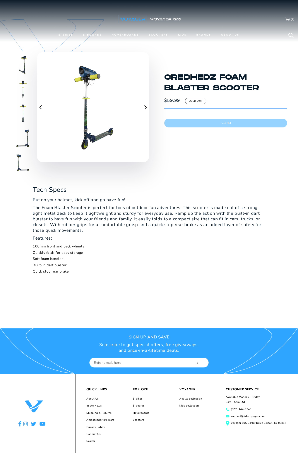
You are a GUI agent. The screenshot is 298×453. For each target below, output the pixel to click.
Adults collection (190, 398)
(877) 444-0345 (241, 409)
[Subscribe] (197, 363)
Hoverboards (141, 413)
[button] (291, 35)
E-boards (139, 405)
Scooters (138, 420)
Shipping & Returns (99, 413)
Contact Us (93, 434)
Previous (7, 113)
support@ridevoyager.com (248, 416)
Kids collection (189, 405)
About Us (92, 398)
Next (36, 113)
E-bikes (137, 398)
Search (90, 441)
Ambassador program (100, 420)
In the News (94, 405)
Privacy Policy (95, 427)
